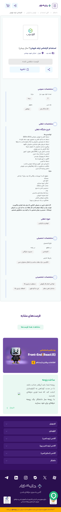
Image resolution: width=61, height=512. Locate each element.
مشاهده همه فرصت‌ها (30, 327)
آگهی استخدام (44, 13)
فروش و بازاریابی (31, 13)
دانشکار (55, 13)
